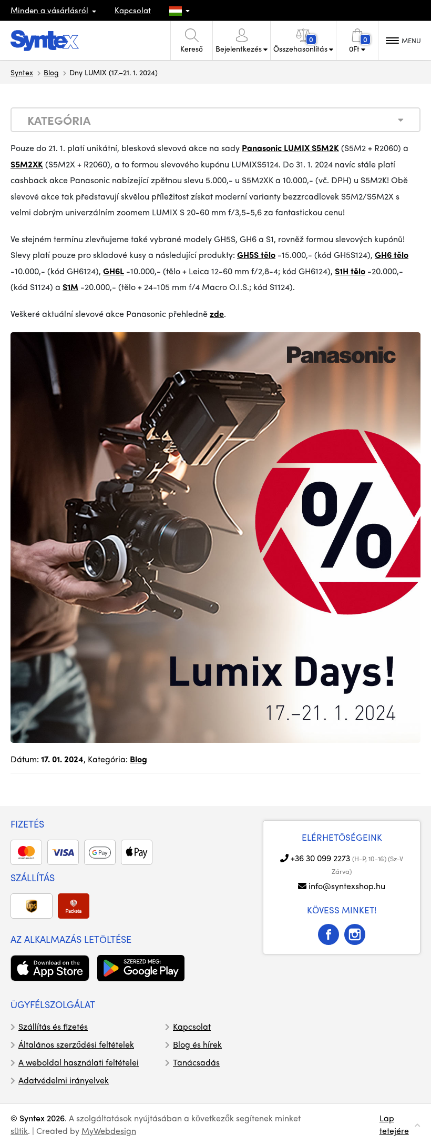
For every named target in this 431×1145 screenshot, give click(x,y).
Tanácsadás (196, 1062)
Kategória (58, 120)
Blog (51, 72)
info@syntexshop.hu (347, 886)
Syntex (22, 72)
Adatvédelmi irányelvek (63, 1080)
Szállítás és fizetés (53, 1026)
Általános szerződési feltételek (76, 1044)
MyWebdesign (108, 1130)
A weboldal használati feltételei (78, 1062)
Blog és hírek (197, 1044)
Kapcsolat (133, 10)
